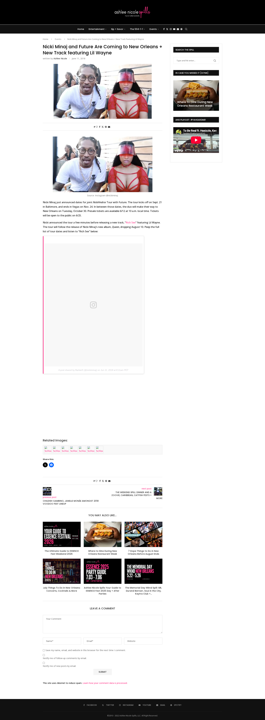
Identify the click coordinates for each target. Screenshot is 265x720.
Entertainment (96, 29)
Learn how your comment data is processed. (105, 683)
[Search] (186, 29)
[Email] (178, 29)
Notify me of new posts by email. (59, 666)
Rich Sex (131, 222)
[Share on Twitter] (103, 126)
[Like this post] (97, 126)
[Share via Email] (109, 126)
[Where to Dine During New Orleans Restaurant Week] (103, 534)
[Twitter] (167, 29)
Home (80, 29)
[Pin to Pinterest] (106, 126)
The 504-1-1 (136, 29)
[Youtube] (174, 29)
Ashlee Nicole (60, 58)
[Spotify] (181, 29)
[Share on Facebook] (99, 126)
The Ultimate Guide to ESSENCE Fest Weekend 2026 (62, 552)
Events (153, 29)
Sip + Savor (117, 29)
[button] (176, 95)
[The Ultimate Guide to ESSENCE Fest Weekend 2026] (62, 534)
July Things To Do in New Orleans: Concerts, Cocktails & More (61, 589)
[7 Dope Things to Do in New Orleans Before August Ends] (143, 534)
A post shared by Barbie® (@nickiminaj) (77, 370)
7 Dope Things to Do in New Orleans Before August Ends (143, 552)
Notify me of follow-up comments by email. (64, 658)
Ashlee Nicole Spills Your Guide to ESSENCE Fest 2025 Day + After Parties (102, 590)
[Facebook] (164, 29)
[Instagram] (171, 29)
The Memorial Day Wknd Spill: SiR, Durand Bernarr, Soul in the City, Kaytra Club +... (143, 590)
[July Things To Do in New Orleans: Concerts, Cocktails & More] (62, 571)
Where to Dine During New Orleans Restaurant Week (102, 552)
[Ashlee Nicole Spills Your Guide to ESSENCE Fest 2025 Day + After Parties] (103, 571)
